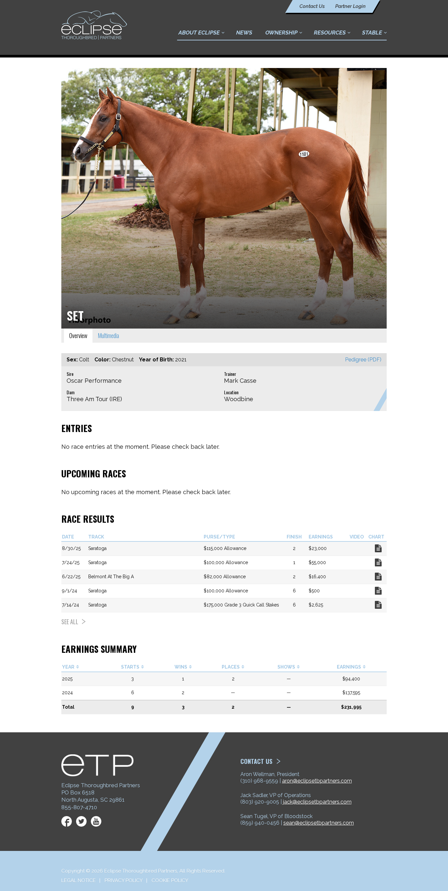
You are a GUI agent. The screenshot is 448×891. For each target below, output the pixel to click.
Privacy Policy (124, 880)
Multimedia (108, 335)
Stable (372, 32)
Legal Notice (78, 880)
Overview (78, 335)
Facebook (66, 821)
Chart (378, 548)
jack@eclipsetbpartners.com (317, 802)
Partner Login (350, 6)
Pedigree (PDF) (363, 359)
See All (69, 621)
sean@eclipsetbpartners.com (318, 823)
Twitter (81, 821)
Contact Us (312, 6)
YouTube (96, 821)
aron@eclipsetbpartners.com (317, 781)
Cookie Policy (170, 880)
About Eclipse (199, 32)
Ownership (281, 32)
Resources (330, 32)
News (244, 32)
